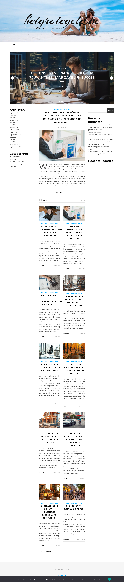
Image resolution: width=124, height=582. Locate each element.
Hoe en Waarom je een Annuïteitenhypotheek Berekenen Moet (99, 146)
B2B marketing (15, 157)
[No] (122, 579)
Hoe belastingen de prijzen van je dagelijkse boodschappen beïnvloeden (50, 512)
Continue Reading (62, 192)
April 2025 (13, 125)
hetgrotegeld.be (62, 19)
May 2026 (13, 118)
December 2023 (15, 144)
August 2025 (14, 120)
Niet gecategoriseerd (17, 161)
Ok (109, 579)
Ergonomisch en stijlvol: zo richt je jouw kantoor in (49, 367)
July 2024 (13, 137)
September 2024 (15, 135)
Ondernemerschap (16, 164)
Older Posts (45, 552)
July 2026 (13, 115)
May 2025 (13, 122)
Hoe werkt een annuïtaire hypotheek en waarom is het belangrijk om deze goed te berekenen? (100, 127)
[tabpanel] (62, 78)
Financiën (62, 68)
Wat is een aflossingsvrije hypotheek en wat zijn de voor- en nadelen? (74, 233)
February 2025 (15, 130)
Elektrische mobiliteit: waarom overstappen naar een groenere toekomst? (74, 440)
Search (110, 111)
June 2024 (13, 139)
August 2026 (14, 113)
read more (62, 86)
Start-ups (13, 166)
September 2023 (15, 147)
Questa (44, 200)
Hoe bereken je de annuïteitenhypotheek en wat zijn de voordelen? (100, 134)
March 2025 (14, 127)
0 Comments (81, 200)
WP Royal (66, 569)
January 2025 (14, 132)
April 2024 (13, 142)
